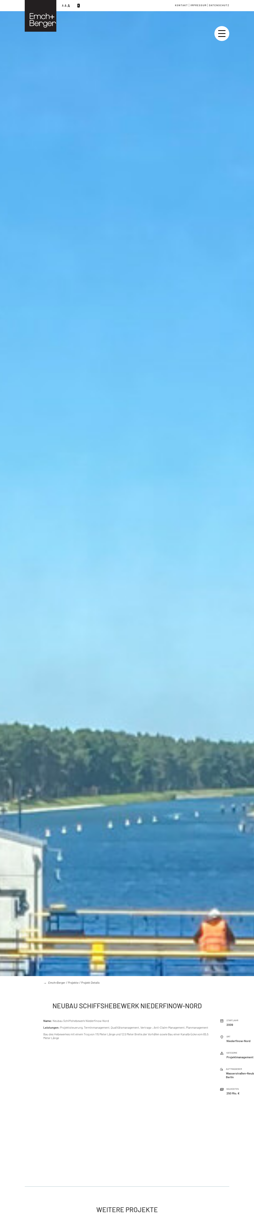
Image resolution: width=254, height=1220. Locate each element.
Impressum (198, 5)
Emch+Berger (56, 982)
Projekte (73, 982)
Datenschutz (219, 5)
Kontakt (181, 5)
